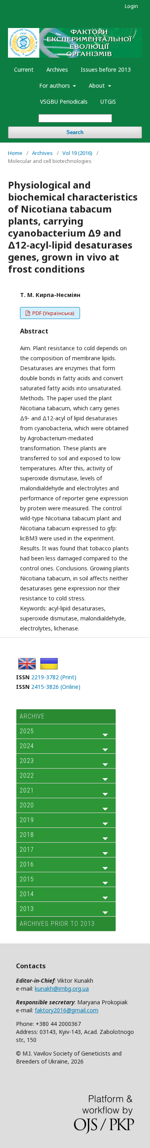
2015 (27, 879)
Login (131, 6)
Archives (57, 69)
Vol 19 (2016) (77, 153)
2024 (27, 746)
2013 (27, 909)
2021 (27, 790)
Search (75, 132)
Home (15, 153)
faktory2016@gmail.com (66, 1010)
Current (24, 69)
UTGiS (108, 101)
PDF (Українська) (52, 313)
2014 (27, 894)
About (97, 85)
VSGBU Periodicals (64, 101)
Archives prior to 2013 (57, 923)
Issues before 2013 (106, 69)
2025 (27, 731)
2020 (27, 805)
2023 (27, 761)
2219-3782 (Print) (53, 677)
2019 (27, 820)
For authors (55, 85)
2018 (27, 835)
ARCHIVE (32, 716)
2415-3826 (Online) (55, 686)
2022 (27, 775)
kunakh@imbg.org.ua (62, 988)
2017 (27, 849)
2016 (27, 864)
